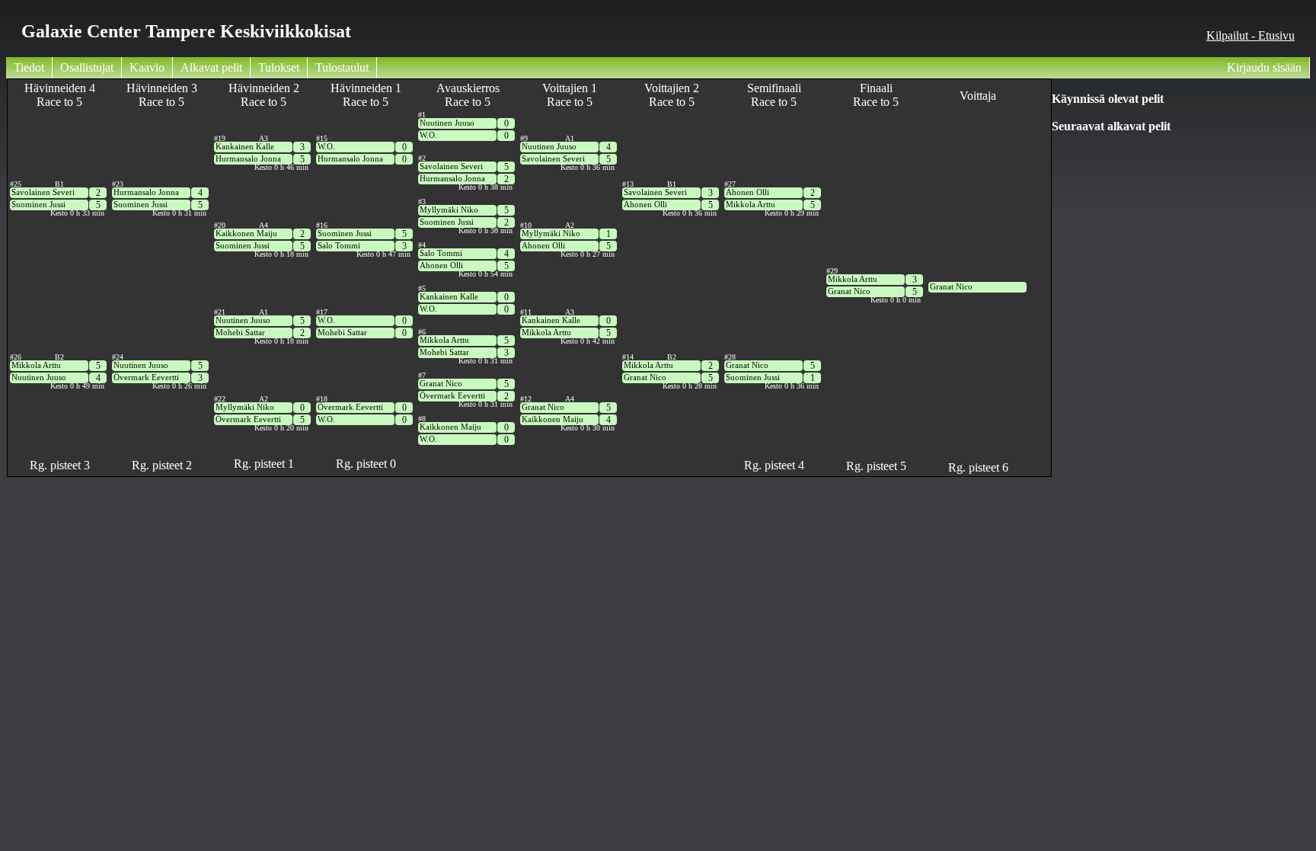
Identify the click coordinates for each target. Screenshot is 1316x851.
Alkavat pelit (211, 67)
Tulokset (278, 67)
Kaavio (146, 67)
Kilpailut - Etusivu (1250, 35)
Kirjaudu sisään (1264, 67)
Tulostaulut (342, 67)
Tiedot (29, 67)
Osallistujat (86, 67)
